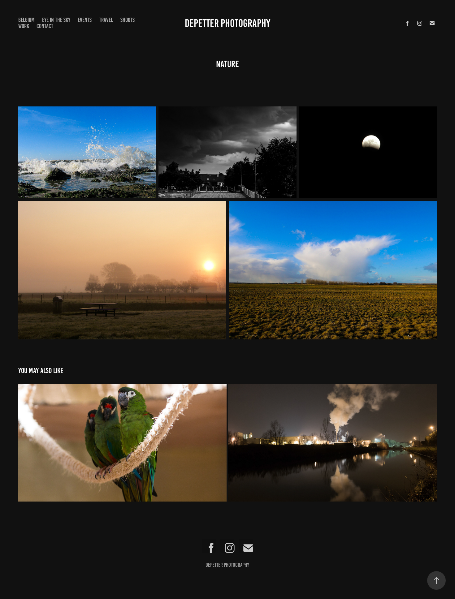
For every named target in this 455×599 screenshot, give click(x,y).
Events (85, 20)
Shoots (127, 20)
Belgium (26, 20)
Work (23, 26)
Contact (45, 26)
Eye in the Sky (56, 20)
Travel (106, 20)
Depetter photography (227, 23)
